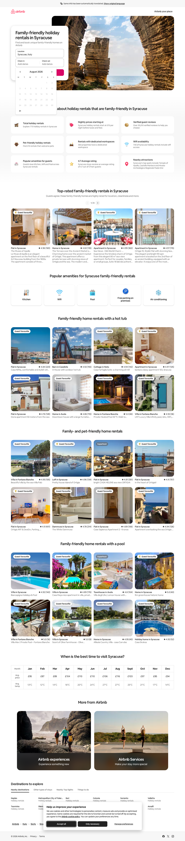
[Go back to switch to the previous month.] (20, 72)
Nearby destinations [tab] (20, 789)
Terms (42, 836)
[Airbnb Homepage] (18, 11)
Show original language (114, 3)
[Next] (97, 203)
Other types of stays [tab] (43, 789)
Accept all (61, 824)
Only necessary (92, 824)
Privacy (33, 836)
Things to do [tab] (83, 789)
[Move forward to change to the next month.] (52, 72)
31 (20, 111)
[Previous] (87, 203)
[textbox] (28, 64)
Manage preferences (123, 824)
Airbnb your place (163, 11)
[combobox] (40, 54)
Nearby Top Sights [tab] (65, 789)
